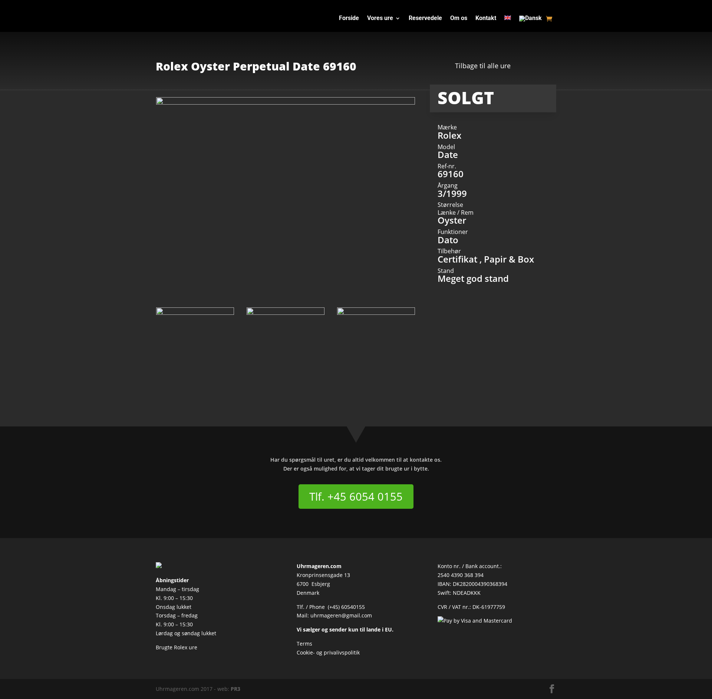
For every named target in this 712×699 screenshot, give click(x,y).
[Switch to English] (507, 20)
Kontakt (485, 19)
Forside (349, 19)
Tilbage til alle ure (483, 65)
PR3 (235, 688)
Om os (458, 19)
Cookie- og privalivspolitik (328, 652)
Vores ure (380, 19)
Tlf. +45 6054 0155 (356, 496)
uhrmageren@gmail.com (341, 615)
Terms (304, 643)
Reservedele (425, 19)
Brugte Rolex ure (176, 647)
